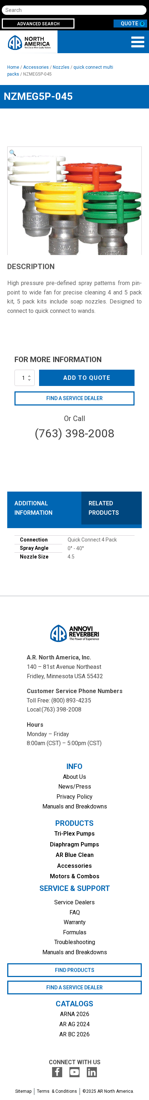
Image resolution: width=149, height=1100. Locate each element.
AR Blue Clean (75, 854)
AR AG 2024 (74, 1024)
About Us (74, 776)
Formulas (74, 932)
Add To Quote (86, 377)
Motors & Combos (74, 876)
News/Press (74, 786)
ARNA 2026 (74, 1014)
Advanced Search (38, 23)
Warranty (75, 922)
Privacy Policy (74, 796)
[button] (12, 153)
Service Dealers (74, 902)
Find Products (74, 970)
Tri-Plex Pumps (74, 833)
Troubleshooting (74, 942)
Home (13, 67)
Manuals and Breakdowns (74, 806)
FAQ (74, 912)
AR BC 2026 (74, 1034)
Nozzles (61, 67)
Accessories (36, 67)
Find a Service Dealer (74, 398)
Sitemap (23, 1091)
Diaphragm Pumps (74, 844)
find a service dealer (74, 987)
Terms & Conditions (57, 1091)
